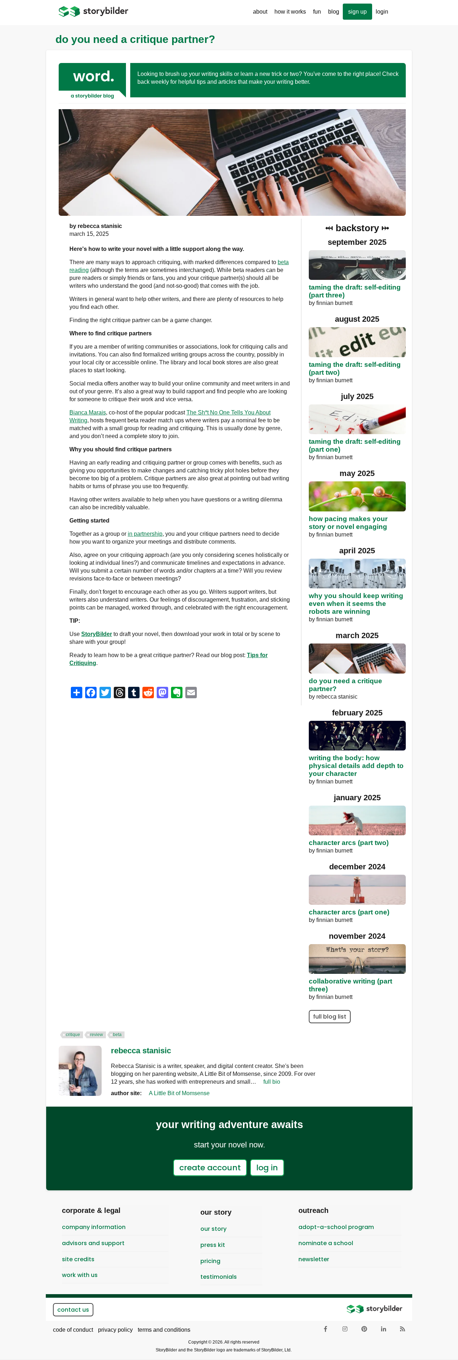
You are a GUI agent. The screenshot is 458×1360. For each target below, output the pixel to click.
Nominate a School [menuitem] (325, 1243)
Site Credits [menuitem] (78, 1259)
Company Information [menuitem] (94, 1227)
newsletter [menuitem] (313, 1259)
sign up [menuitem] (357, 12)
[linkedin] (384, 1329)
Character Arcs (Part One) (349, 912)
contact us (73, 1310)
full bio (271, 1082)
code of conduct (73, 1330)
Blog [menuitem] (333, 12)
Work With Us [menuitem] (80, 1275)
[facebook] (326, 1329)
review (96, 1034)
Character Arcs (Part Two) (349, 842)
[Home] (93, 11)
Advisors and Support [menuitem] (93, 1243)
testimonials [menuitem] (218, 1277)
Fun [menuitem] (315, 14)
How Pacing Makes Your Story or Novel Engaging (348, 522)
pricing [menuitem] (210, 1261)
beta (117, 1034)
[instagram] (345, 1329)
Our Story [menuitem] (213, 1229)
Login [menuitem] (382, 12)
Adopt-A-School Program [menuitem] (336, 1227)
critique (73, 1034)
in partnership (145, 534)
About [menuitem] (258, 14)
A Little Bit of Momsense (179, 1093)
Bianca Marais (87, 412)
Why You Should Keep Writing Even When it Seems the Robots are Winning (356, 603)
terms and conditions (164, 1330)
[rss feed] (403, 1329)
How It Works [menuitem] (288, 14)
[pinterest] (365, 1329)
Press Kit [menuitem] (212, 1245)
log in (267, 1167)
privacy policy (115, 1330)
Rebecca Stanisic (141, 1050)
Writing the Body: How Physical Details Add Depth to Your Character (356, 765)
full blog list (329, 1016)
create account (210, 1167)
